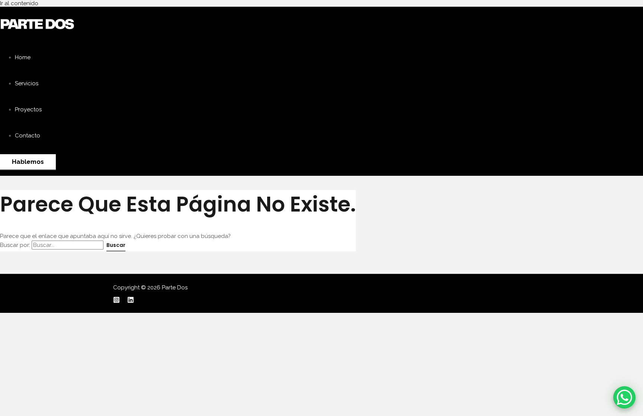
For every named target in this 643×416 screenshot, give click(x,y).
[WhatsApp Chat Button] (624, 397)
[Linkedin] (130, 301)
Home (23, 57)
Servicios (26, 83)
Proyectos (28, 109)
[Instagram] (116, 301)
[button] (28, 162)
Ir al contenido (19, 3)
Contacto (27, 135)
